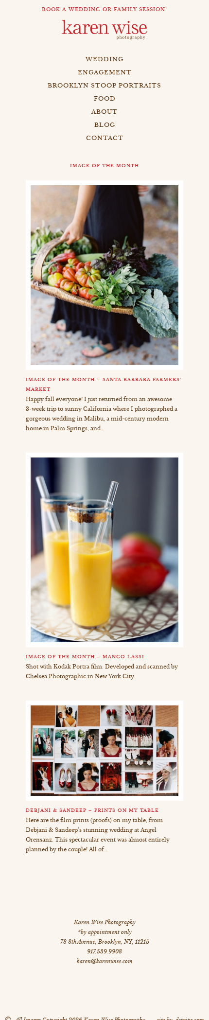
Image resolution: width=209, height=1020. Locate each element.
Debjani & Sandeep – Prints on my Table (92, 810)
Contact (104, 137)
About (104, 111)
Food (105, 98)
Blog (104, 124)
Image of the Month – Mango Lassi (85, 657)
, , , (104, 941)
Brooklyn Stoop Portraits (104, 85)
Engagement (105, 72)
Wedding (104, 59)
